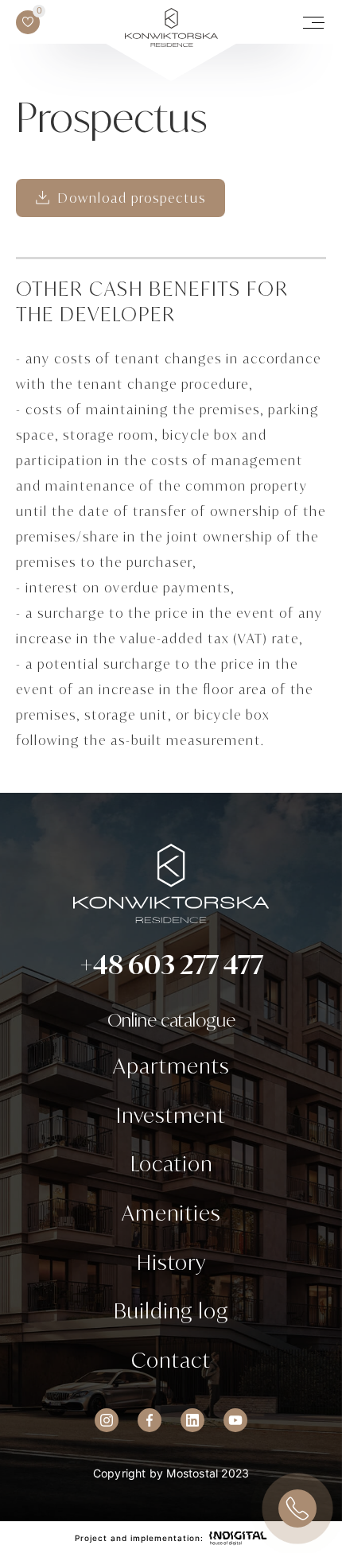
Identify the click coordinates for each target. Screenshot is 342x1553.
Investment (171, 1115)
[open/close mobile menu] (313, 22)
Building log (171, 1310)
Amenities (171, 1212)
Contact (171, 1359)
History (171, 1262)
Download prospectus (132, 198)
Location (171, 1163)
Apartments (171, 1065)
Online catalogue (171, 1020)
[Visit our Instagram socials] (107, 1420)
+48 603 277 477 (171, 964)
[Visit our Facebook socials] (149, 1420)
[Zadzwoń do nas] (297, 1508)
